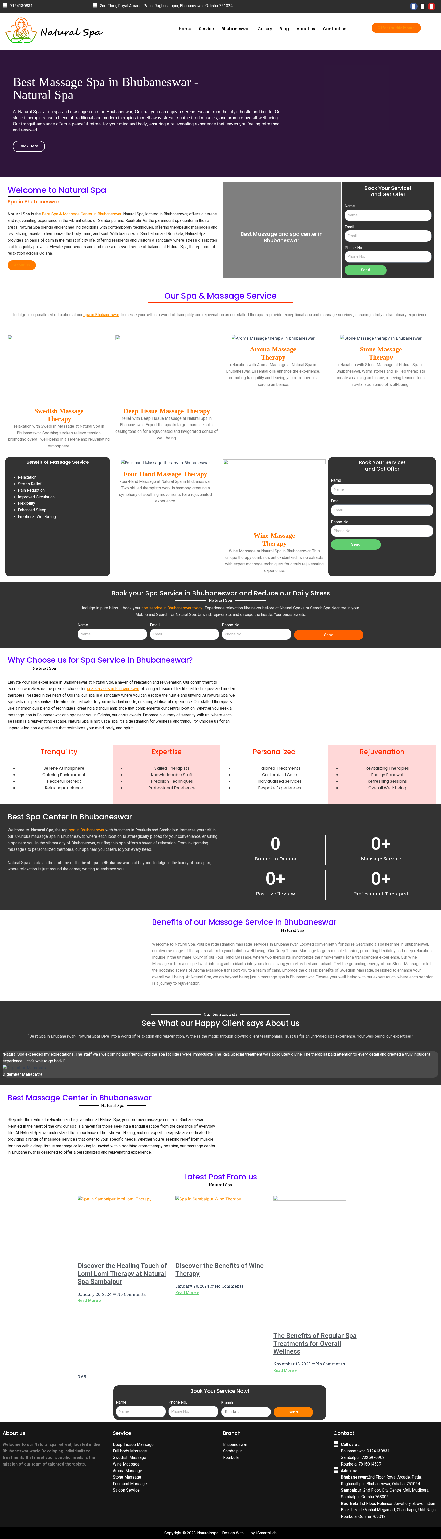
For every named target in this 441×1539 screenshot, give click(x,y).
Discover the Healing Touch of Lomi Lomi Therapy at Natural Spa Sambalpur (122, 1273)
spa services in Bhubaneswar (113, 688)
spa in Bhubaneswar (101, 314)
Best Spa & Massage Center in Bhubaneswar (81, 214)
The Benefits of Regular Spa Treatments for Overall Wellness (315, 1343)
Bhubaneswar (236, 29)
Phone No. (354, 247)
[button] (5, 113)
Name (350, 206)
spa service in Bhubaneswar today (171, 608)
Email (349, 227)
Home (185, 29)
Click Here (28, 146)
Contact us (334, 29)
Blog (284, 29)
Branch (227, 1402)
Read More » (89, 1300)
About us (306, 29)
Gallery (265, 29)
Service (206, 29)
